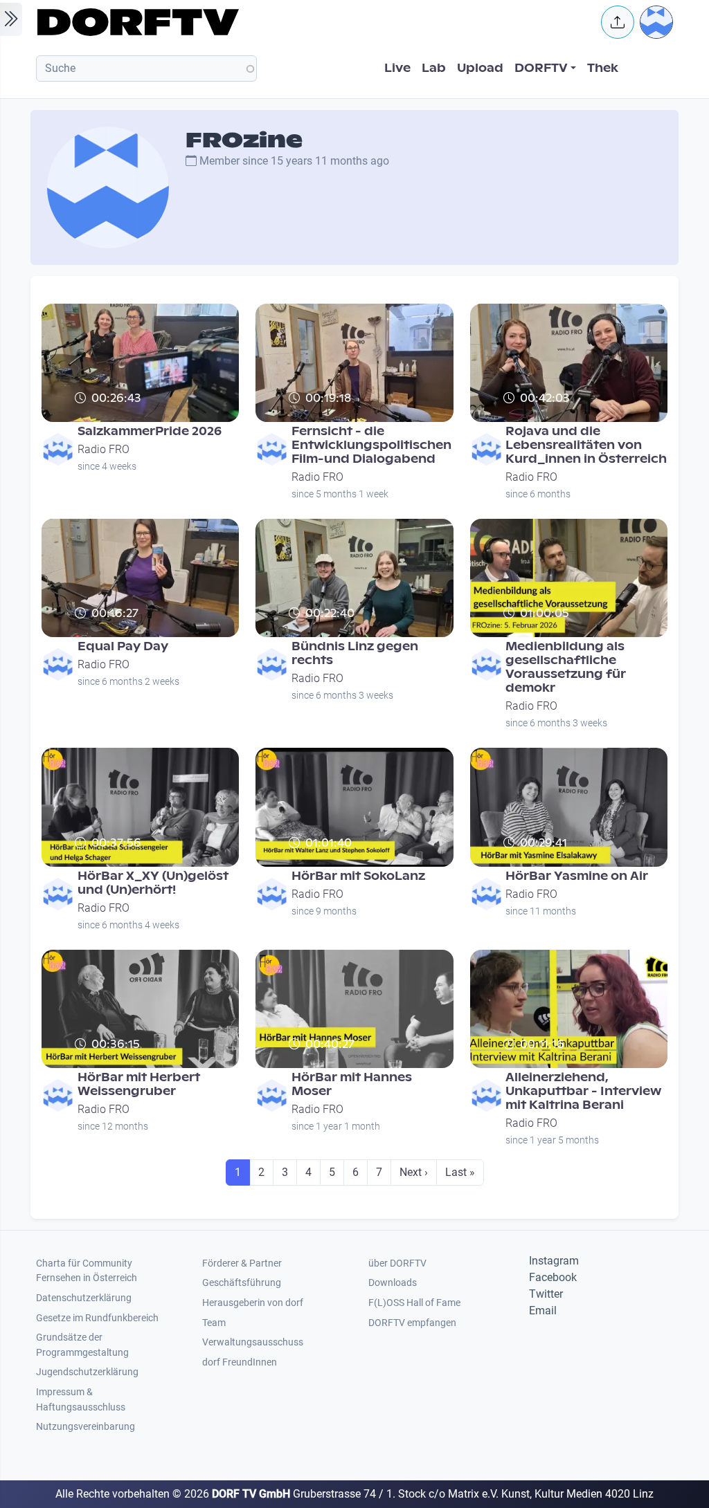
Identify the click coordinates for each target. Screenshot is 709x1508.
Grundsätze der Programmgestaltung (82, 1345)
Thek (602, 68)
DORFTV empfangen (412, 1323)
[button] (617, 22)
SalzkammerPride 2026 (150, 431)
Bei (512, 861)
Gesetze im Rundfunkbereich (97, 1318)
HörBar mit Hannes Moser (351, 1084)
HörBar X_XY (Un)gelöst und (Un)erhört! (153, 883)
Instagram (554, 1260)
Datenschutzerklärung (84, 1298)
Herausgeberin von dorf (252, 1303)
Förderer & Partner (242, 1263)
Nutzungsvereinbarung (85, 1427)
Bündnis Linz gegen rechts (354, 653)
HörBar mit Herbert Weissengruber (139, 1084)
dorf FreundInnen (239, 1362)
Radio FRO (103, 449)
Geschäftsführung (241, 1283)
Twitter (546, 1293)
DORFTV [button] (541, 68)
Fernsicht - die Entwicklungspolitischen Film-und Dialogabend (371, 445)
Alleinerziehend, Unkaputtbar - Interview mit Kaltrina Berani (583, 1091)
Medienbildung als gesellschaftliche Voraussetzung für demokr (565, 667)
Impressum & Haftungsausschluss (80, 1399)
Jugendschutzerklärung (87, 1372)
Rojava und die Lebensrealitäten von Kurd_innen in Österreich (586, 445)
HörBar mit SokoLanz (358, 876)
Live (397, 68)
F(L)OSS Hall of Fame (414, 1303)
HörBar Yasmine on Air (576, 876)
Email (543, 1310)
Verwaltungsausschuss (252, 1342)
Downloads (392, 1283)
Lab (434, 68)
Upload (480, 68)
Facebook (553, 1277)
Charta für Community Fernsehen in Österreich (86, 1271)
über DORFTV (397, 1263)
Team (214, 1323)
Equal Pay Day (123, 646)
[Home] (310, 22)
